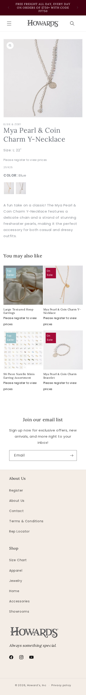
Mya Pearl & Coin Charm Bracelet (60, 375)
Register (16, 490)
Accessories (19, 601)
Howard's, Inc (36, 685)
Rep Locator (19, 531)
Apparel (15, 570)
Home (14, 591)
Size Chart (18, 560)
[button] (9, 23)
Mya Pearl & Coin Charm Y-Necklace (62, 311)
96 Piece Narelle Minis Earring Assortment (19, 375)
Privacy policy (61, 685)
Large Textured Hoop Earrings (18, 311)
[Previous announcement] (8, 8)
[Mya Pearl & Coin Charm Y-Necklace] (8, 188)
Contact (16, 511)
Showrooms (19, 611)
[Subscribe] (72, 455)
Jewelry (15, 580)
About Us (17, 500)
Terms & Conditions (26, 521)
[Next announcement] (77, 8)
